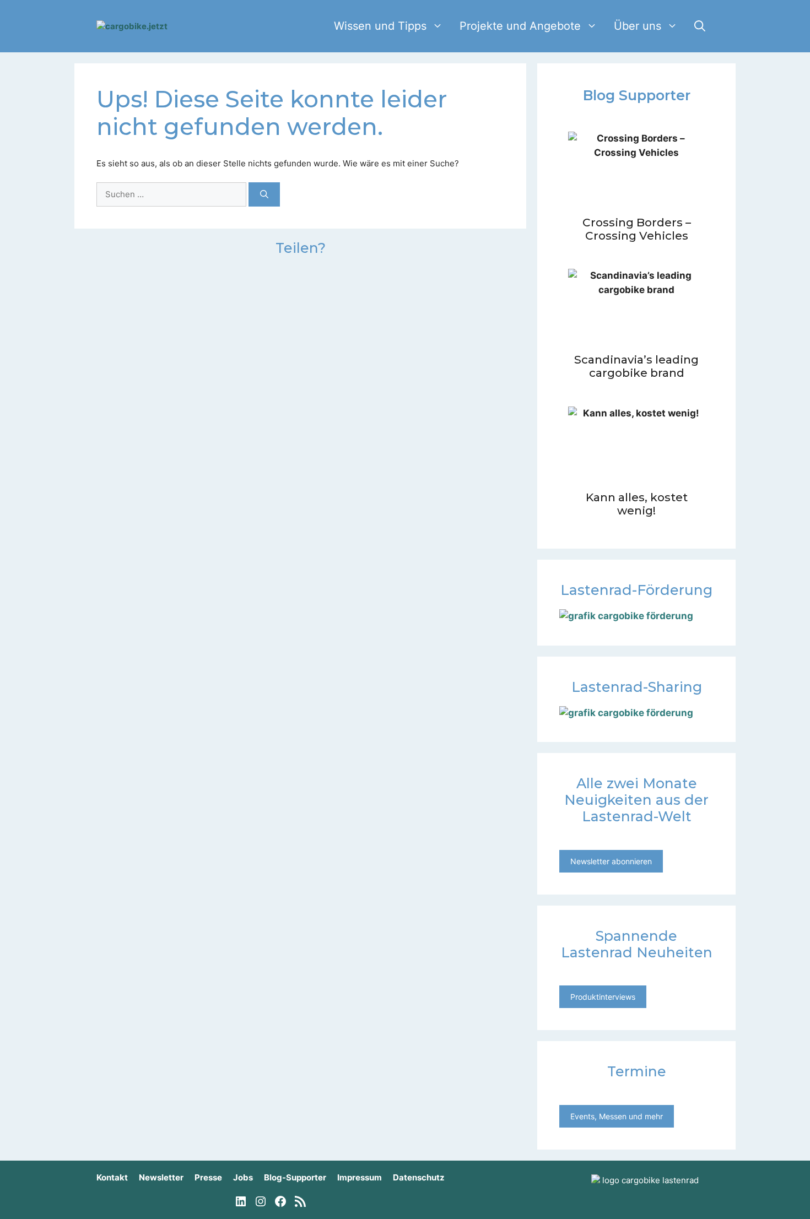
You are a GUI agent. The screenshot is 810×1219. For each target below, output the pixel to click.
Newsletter (161, 1177)
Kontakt (112, 1177)
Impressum (359, 1177)
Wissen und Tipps (380, 25)
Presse (208, 1177)
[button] (700, 26)
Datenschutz (419, 1177)
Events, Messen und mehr (616, 1116)
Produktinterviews (602, 996)
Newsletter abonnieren (611, 861)
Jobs (243, 1177)
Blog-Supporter (295, 1177)
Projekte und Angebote (520, 25)
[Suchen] (264, 194)
